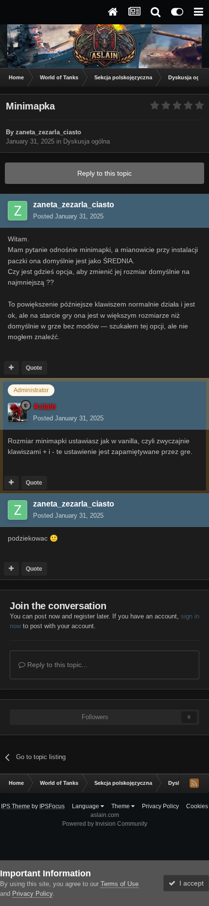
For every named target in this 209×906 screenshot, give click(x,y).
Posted (68, 216)
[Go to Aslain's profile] (17, 412)
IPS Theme (15, 806)
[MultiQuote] (11, 368)
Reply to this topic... (56, 665)
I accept (189, 883)
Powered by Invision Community (104, 823)
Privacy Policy (160, 806)
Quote (34, 367)
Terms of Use (120, 884)
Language (86, 806)
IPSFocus (52, 806)
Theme (121, 806)
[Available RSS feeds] (194, 783)
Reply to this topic (104, 173)
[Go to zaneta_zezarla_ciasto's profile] (17, 210)
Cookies (197, 806)
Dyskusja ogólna (86, 141)
